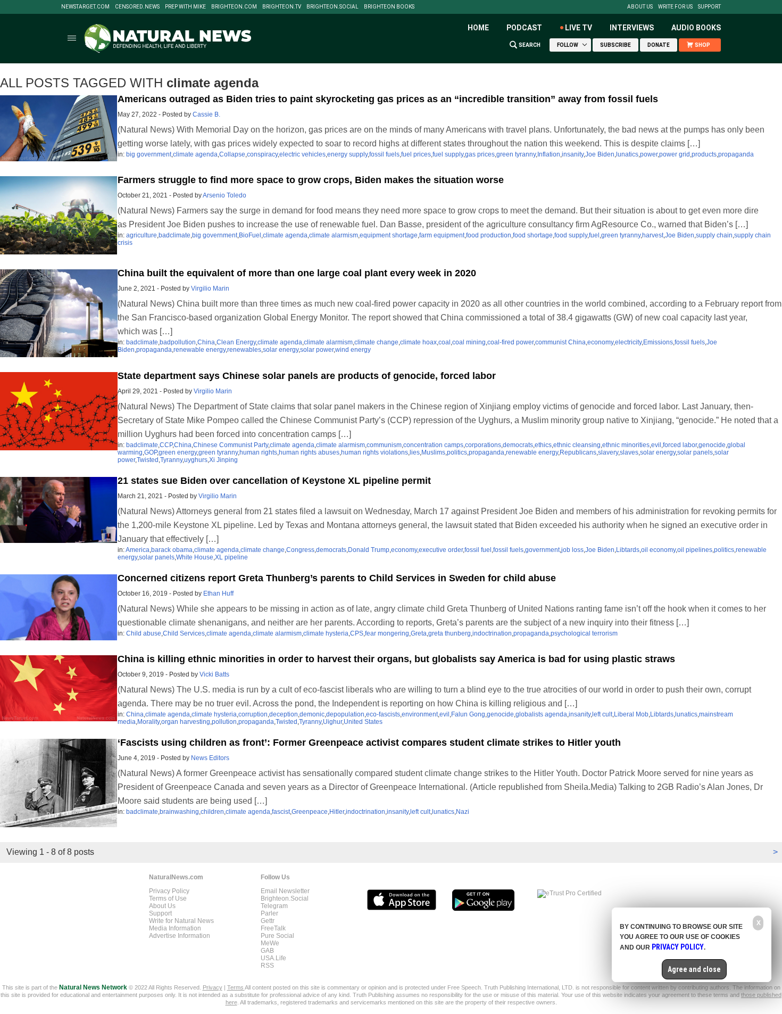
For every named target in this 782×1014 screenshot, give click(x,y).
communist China (560, 342)
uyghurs (195, 460)
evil (656, 445)
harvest (652, 235)
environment (420, 714)
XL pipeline (231, 557)
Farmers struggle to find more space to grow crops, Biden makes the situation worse (311, 180)
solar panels (695, 452)
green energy (178, 452)
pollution (224, 722)
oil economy (658, 550)
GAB (267, 950)
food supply (570, 235)
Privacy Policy (169, 891)
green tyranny (516, 154)
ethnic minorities (626, 445)
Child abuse (143, 633)
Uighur (332, 722)
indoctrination (492, 633)
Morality (148, 722)
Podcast (524, 27)
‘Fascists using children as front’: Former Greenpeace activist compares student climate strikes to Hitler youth (369, 742)
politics (457, 452)
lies (415, 452)
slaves (629, 452)
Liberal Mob (631, 714)
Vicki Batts (214, 674)
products (704, 154)
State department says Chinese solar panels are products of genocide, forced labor (307, 375)
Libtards (627, 550)
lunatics (627, 154)
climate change (376, 342)
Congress (300, 550)
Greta (419, 633)
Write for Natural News (181, 921)
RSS (267, 965)
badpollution (178, 342)
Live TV (578, 27)
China (206, 342)
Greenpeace (310, 811)
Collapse (232, 154)
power (649, 154)
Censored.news (137, 7)
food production (488, 235)
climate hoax (418, 342)
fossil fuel (478, 550)
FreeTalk (273, 928)
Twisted (148, 460)
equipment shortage (389, 235)
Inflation (548, 154)
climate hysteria (325, 633)
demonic (312, 714)
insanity (573, 154)
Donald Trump (368, 550)
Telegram (274, 906)
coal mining (469, 342)
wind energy (353, 349)
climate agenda (195, 154)
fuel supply (447, 154)
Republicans (578, 452)
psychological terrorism (584, 633)
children (212, 811)
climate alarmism (333, 235)
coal (444, 342)
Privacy (212, 987)
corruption (253, 714)
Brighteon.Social (332, 7)
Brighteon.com (234, 7)
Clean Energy (236, 342)
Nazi (462, 811)
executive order (441, 550)
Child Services (184, 633)
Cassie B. (206, 114)
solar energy (280, 349)
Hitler (336, 811)
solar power (317, 349)
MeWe (270, 943)
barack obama (172, 550)
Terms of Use (168, 898)
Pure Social (277, 935)
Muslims (433, 452)
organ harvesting (185, 722)
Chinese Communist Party (230, 445)
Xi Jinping (223, 460)
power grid (674, 154)
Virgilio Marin (210, 288)
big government (148, 154)
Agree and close (694, 969)
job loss (572, 550)
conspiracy (262, 154)
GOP (150, 452)
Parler (269, 913)
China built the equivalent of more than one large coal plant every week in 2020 (297, 273)
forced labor (680, 445)
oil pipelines (694, 550)
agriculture (141, 235)
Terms (236, 987)
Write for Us (675, 7)
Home (478, 27)
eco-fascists (383, 714)
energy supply (347, 154)
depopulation (345, 714)
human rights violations (374, 452)
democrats (518, 445)
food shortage (533, 235)
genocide (712, 445)
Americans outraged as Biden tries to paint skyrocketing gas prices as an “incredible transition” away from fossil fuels (388, 99)
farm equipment (441, 235)
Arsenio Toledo (224, 195)
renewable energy (199, 349)
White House (194, 557)
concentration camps (433, 445)
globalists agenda (541, 714)
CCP (166, 445)
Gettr (267, 921)
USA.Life (273, 958)
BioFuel (250, 235)
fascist (281, 811)
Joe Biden (599, 154)
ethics (543, 445)
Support (709, 7)
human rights (258, 452)
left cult (602, 714)
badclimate (174, 235)
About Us (640, 7)
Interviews (632, 27)
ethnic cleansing (577, 445)
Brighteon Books (389, 7)
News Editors (210, 758)
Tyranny (171, 460)
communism (384, 445)
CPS (356, 633)
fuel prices (416, 154)
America (137, 550)
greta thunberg (449, 633)
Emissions (658, 342)
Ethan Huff (218, 593)
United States (363, 722)
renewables (244, 349)
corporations (483, 445)
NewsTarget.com (85, 7)
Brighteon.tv (281, 7)
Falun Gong (468, 714)
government (542, 550)
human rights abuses (309, 452)
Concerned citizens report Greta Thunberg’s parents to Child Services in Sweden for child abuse (337, 578)
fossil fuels (384, 154)
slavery (608, 452)
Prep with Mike (185, 7)
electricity (628, 342)
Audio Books (696, 27)
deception (283, 714)
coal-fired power (510, 342)
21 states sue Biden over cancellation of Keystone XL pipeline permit (274, 480)
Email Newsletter (285, 891)
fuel (594, 235)
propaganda (736, 154)
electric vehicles (302, 154)
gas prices (480, 154)
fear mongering (387, 633)
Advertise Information (179, 935)
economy (600, 342)
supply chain (714, 235)
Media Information (175, 928)
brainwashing (179, 811)
